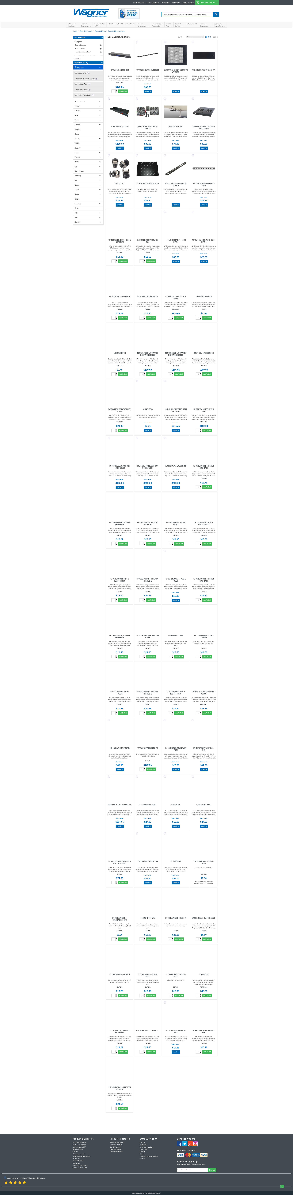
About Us (142, 1142)
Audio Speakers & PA (100, 25)
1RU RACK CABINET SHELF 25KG (120, 748)
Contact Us (176, 2)
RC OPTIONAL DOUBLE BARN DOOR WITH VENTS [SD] (148, 467)
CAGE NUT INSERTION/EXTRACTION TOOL (148, 241)
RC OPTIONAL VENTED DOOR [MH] (175, 466)
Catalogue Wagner (116, 1149)
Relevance (190, 37)
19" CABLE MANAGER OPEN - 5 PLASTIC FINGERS (119, 579)
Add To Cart (123, 91)
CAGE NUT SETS (119, 183)
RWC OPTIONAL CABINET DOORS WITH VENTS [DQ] (176, 71)
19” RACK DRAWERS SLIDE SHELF (147, 748)
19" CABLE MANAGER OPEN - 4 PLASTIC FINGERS (203, 523)
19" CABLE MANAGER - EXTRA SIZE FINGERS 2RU (147, 523)
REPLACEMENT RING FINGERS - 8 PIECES (204, 862)
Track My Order (138, 2)
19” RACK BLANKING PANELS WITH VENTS (203, 184)
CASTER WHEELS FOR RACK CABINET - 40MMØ (119, 410)
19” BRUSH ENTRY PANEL (147, 918)
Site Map (142, 1151)
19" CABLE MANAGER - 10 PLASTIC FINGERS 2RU (147, 579)
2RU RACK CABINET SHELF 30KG (148, 861)
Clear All (77, 58)
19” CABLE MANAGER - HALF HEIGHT (147, 70)
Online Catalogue (153, 2)
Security (129, 24)
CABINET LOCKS (148, 409)
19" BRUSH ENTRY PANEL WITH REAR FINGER (147, 636)
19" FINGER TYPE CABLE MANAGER (119, 296)
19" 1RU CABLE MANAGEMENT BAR (147, 296)
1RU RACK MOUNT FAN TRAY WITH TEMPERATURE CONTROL (147, 354)
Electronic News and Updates (149, 1156)
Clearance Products (116, 1145)
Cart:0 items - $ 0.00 (207, 2)
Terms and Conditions (146, 1147)
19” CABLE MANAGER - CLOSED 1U (119, 974)
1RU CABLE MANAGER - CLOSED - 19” (147, 1030)
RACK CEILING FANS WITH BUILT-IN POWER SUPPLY (176, 410)
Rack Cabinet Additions (83, 52)
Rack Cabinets (80, 48)
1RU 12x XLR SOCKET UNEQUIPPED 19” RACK (175, 184)
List (216, 37)
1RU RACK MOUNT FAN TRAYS (119, 126)
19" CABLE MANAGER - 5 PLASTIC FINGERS (175, 579)
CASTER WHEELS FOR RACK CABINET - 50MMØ (204, 692)
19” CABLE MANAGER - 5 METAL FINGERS (147, 975)
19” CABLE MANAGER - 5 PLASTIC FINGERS (175, 975)
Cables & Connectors (85, 25)
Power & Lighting (178, 25)
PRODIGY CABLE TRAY (176, 126)
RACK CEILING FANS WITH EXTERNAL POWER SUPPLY (204, 127)
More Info (148, 91)
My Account (166, 2)
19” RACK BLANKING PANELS (148, 804)
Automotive (190, 24)
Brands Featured (115, 1147)
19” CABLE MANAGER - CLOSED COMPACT (203, 636)
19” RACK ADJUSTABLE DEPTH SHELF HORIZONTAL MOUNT (119, 862)
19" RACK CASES (176, 861)
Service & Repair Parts (218, 25)
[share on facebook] (179, 1143)
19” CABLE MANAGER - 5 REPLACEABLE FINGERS (119, 919)
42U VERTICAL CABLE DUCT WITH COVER (175, 297)
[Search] (216, 14)
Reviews (142, 1154)
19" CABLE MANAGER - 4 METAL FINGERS (175, 523)
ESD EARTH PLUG (204, 974)
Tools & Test (168, 25)
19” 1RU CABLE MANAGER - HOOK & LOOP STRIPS (120, 241)
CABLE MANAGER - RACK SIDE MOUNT (203, 918)
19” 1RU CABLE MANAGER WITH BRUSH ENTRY (119, 1031)
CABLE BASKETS (176, 804)
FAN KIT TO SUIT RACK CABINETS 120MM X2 (148, 127)
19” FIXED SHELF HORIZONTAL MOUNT (147, 183)
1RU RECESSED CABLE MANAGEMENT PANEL (203, 1031)
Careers (142, 1158)
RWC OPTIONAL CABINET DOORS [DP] (203, 70)
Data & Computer (114, 24)
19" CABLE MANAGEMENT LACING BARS (175, 1031)
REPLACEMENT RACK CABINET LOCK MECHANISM (120, 1088)
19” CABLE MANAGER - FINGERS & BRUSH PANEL (119, 523)
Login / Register (188, 2)
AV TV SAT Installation (71, 25)
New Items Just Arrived (117, 1142)
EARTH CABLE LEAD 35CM (204, 296)
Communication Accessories (157, 25)
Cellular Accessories (142, 25)
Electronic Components (204, 25)
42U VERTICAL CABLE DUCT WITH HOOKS (203, 410)
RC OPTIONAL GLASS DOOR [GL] (204, 353)
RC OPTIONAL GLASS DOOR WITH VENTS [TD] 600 (119, 467)
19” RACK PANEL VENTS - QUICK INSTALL (176, 241)
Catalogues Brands (116, 1151)
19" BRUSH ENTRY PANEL (175, 635)
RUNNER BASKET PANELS (203, 804)
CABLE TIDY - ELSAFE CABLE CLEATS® (119, 804)
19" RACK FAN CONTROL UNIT (120, 70)
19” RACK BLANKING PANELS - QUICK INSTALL (203, 241)
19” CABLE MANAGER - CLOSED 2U (175, 918)
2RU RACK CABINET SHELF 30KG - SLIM (203, 749)
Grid (209, 37)
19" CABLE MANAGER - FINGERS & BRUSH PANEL (203, 467)
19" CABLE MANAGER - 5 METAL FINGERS (119, 692)
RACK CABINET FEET (120, 353)
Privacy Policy (144, 1149)
